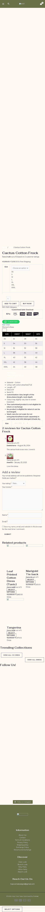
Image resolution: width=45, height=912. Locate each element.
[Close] (4, 330)
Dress (11, 247)
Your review (7, 487)
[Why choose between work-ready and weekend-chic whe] (38, 764)
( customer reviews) (10, 259)
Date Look (22, 862)
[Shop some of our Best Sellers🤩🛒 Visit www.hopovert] (22, 680)
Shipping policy (22, 845)
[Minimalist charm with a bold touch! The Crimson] (7, 762)
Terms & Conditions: (22, 840)
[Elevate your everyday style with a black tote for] (38, 700)
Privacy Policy (22, 842)
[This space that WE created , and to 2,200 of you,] (7, 683)
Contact (22, 838)
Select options (11, 591)
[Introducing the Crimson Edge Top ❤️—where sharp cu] (22, 765)
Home (4, 247)
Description (11, 373)
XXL (25, 423)
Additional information (15, 375)
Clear (13, 290)
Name (5, 515)
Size (6, 267)
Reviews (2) (11, 378)
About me (22, 835)
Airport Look (22, 872)
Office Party (22, 869)
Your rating (6, 483)
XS (14, 423)
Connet (36, 896)
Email (4, 521)
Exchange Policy (22, 847)
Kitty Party (22, 867)
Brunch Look (22, 864)
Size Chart (6, 325)
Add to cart (10, 304)
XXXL (30, 423)
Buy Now (27, 304)
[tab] (25, 373)
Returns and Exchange (22, 850)
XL (22, 423)
